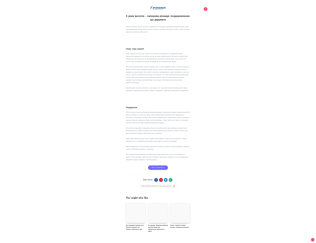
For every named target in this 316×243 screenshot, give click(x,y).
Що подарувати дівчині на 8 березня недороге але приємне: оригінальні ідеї (135, 227)
